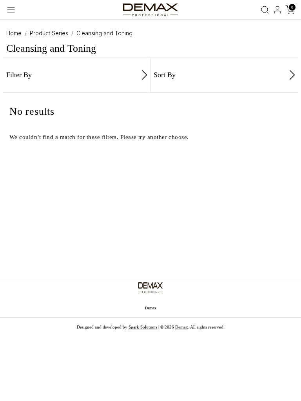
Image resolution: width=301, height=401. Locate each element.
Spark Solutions (143, 327)
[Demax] (150, 9)
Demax (181, 327)
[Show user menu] (277, 9)
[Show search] (265, 9)
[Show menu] (11, 10)
